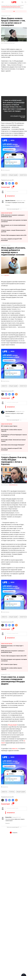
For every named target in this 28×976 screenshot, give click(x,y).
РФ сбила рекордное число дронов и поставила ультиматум (14, 220)
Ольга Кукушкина (6, 170)
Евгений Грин (5, 786)
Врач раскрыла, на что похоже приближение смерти (13, 225)
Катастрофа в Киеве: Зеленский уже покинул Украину (13, 440)
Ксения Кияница (6, 381)
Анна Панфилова (6, 965)
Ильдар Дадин (12, 725)
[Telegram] (9, 183)
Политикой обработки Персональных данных (10, 6)
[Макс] (6, 183)
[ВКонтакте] (12, 183)
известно (15, 748)
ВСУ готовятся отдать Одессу (9, 426)
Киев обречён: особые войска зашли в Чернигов (11, 430)
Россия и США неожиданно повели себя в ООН (13, 235)
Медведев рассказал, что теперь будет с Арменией (12, 646)
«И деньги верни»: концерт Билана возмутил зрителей (13, 230)
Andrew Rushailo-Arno (13, 484)
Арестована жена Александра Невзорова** (13, 445)
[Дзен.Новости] (2, 183)
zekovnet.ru (7, 275)
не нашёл (14, 923)
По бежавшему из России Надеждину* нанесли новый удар (14, 435)
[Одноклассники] (16, 183)
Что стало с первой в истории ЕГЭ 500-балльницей (11, 239)
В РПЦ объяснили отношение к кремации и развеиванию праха (12, 215)
